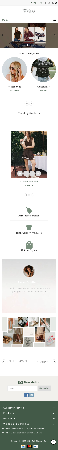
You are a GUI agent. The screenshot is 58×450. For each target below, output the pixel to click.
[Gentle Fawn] (15, 361)
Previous (3, 35)
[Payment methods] (23, 446)
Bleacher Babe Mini (29, 181)
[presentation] (27, 103)
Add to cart (20, 173)
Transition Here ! (34, 37)
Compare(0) (36, 2)
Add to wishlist (26, 173)
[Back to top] (53, 442)
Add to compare (32, 173)
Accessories (14, 86)
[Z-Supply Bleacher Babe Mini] (29, 154)
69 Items (43, 90)
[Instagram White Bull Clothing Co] (31, 395)
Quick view (38, 173)
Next (55, 35)
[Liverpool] (42, 361)
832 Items (14, 90)
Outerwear (43, 86)
